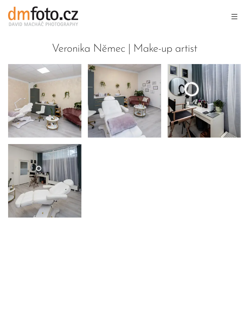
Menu (234, 16)
